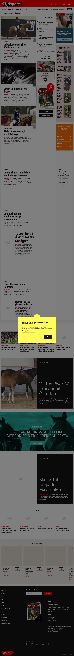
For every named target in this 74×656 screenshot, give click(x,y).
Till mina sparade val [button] (28, 336)
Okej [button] (48, 337)
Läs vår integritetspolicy (28, 332)
